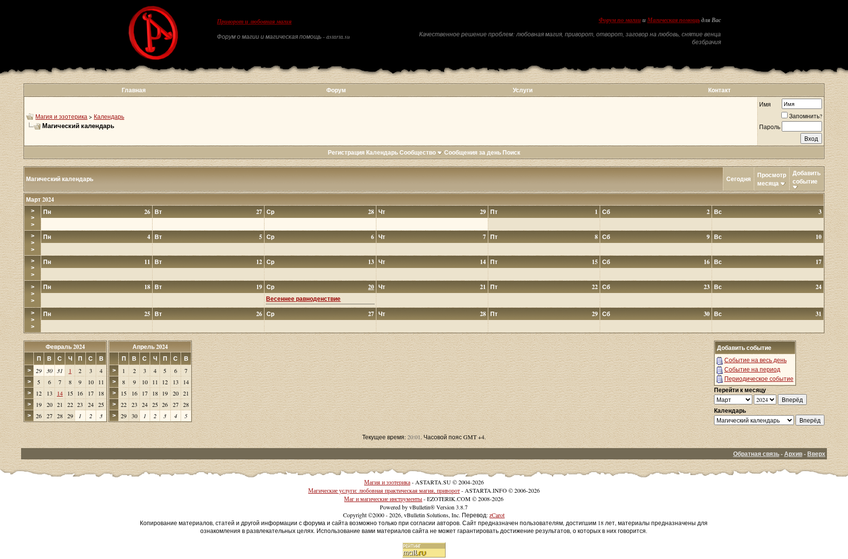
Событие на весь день (755, 360)
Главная (134, 90)
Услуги (522, 90)
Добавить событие (807, 177)
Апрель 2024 (150, 347)
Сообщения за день (472, 152)
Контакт (719, 90)
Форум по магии (620, 20)
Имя (765, 104)
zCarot (496, 515)
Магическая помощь (673, 20)
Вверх (816, 454)
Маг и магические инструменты (383, 499)
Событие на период (752, 369)
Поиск (511, 152)
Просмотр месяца (771, 179)
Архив (793, 454)
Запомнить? (805, 116)
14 (60, 393)
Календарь (109, 116)
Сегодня (738, 179)
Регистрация (346, 152)
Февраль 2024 (65, 347)
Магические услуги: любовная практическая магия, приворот (384, 490)
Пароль (769, 127)
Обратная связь (756, 454)
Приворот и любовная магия (254, 21)
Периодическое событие (759, 378)
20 (371, 287)
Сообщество (417, 152)
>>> (32, 218)
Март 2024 (40, 199)
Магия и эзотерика (61, 116)
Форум (336, 90)
